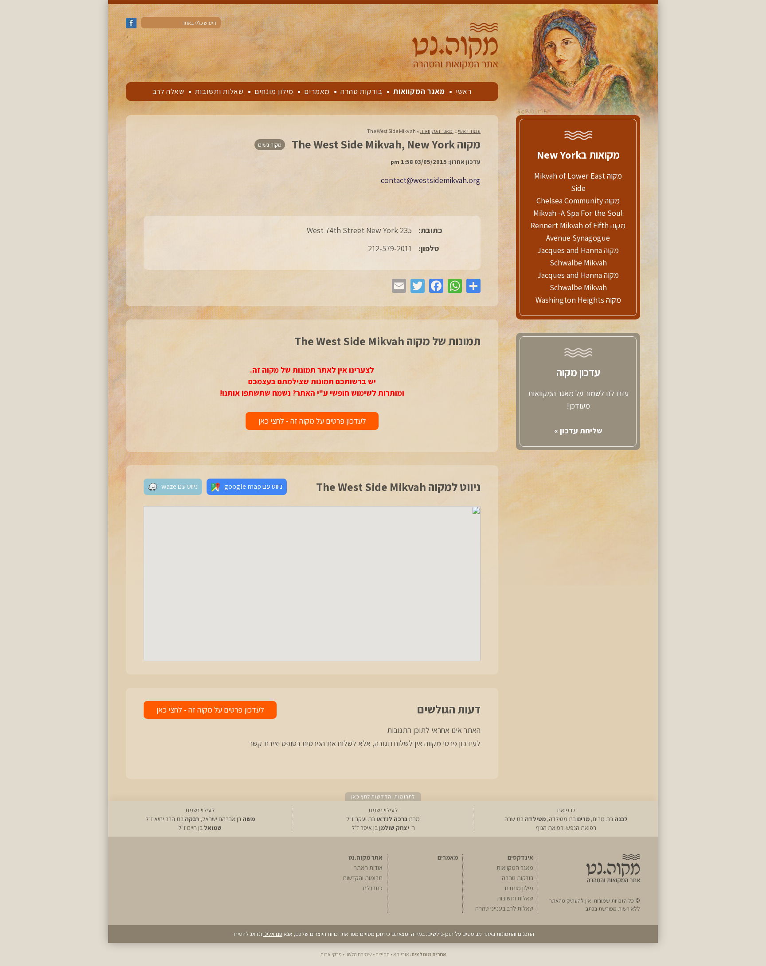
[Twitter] (415, 286)
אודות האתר (368, 868)
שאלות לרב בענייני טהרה (504, 908)
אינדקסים (520, 857)
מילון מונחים (273, 91)
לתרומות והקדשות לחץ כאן (383, 796)
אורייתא (401, 954)
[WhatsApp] (452, 286)
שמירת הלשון (358, 954)
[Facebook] (434, 286)
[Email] (396, 286)
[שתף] (471, 286)
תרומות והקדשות (363, 878)
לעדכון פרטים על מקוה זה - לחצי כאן (312, 421)
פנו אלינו (272, 934)
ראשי (464, 91)
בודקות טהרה (361, 91)
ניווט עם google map (253, 486)
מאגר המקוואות (419, 91)
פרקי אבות (331, 954)
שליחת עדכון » (578, 430)
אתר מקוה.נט (365, 857)
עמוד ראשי (469, 131)
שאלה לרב (168, 91)
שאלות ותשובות (219, 91)
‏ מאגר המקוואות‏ (436, 131)
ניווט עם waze (179, 486)
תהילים (382, 954)
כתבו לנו (373, 888)
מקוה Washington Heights (578, 300)
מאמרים (317, 91)
